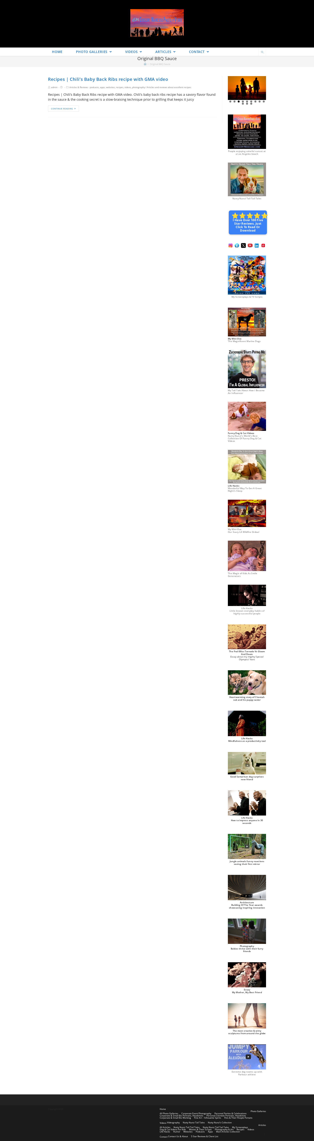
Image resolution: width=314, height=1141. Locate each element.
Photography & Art (224, 1129)
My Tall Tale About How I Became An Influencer (246, 391)
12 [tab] (251, 104)
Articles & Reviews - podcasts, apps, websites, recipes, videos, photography (107, 87)
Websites (188, 1131)
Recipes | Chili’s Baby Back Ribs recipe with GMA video (108, 79)
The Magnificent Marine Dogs (244, 341)
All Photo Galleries (169, 1113)
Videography (173, 1122)
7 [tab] (255, 101)
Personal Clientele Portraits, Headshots (226, 1115)
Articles (262, 1125)
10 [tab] (243, 104)
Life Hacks (165, 1131)
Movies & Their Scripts (200, 1129)
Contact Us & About (178, 1136)
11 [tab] (247, 104)
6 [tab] (251, 101)
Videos (163, 1122)
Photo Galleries (258, 1111)
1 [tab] (230, 101)
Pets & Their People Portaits (238, 1117)
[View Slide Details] (247, 88)
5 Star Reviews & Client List (204, 1136)
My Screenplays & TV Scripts (247, 296)
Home (163, 1109)
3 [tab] (239, 101)
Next (261, 88)
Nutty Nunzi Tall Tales (194, 1122)
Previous (232, 88)
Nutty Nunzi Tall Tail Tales (246, 198)
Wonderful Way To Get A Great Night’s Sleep (245, 489)
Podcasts (200, 1131)
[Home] (145, 64)
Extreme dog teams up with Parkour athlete (247, 1073)
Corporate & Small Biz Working (175, 1117)
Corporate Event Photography (196, 1113)
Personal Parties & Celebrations (230, 1113)
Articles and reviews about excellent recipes (169, 87)
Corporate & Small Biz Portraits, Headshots (181, 1115)
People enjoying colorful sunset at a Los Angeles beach (247, 152)
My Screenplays (240, 1127)
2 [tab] (235, 101)
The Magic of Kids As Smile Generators (242, 574)
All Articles (165, 1127)
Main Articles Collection (228, 1131)
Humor (176, 1131)
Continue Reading (62, 108)
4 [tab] (243, 101)
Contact (164, 1136)
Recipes (240, 1129)
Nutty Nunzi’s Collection (220, 1122)
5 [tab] (247, 101)
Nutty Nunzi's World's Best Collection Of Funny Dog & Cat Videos (244, 438)
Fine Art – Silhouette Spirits (207, 1117)
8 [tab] (260, 101)
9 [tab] (264, 101)
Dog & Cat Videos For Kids (173, 1129)
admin (54, 87)
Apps (210, 1131)
